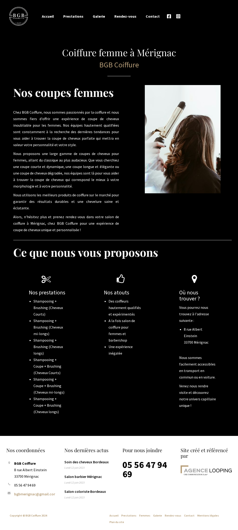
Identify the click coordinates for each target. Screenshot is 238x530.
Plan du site (116, 522)
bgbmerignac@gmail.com (35, 494)
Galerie (99, 16)
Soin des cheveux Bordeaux (86, 462)
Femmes (144, 515)
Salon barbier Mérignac (83, 476)
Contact (153, 16)
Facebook (169, 16)
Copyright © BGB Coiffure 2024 (28, 515)
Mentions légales (208, 515)
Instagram (178, 16)
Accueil (48, 16)
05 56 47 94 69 (144, 469)
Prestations (73, 16)
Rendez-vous (125, 16)
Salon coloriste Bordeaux (85, 491)
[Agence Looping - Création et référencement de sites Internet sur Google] (206, 470)
